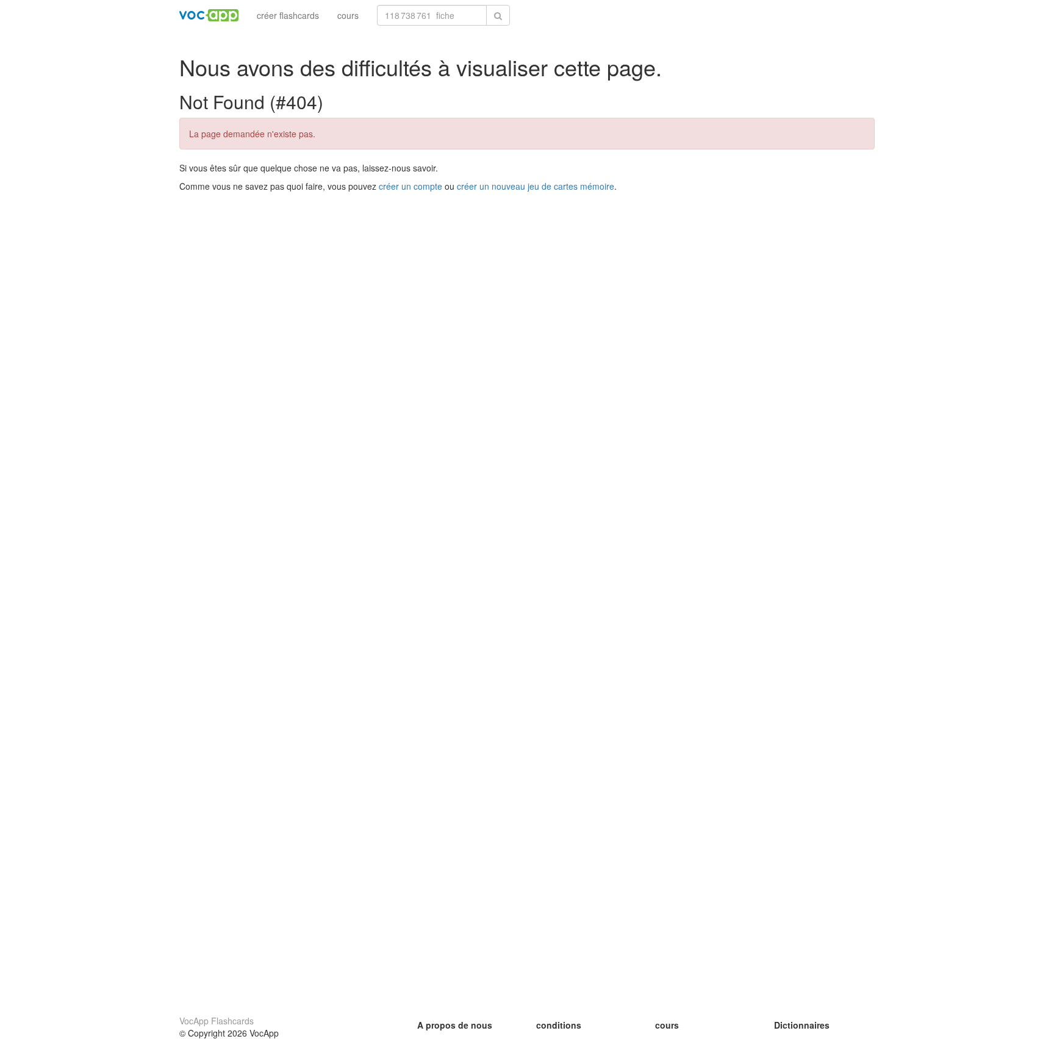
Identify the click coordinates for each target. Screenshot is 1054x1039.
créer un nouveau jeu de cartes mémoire (535, 186)
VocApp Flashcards (216, 1021)
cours (348, 15)
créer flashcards (288, 15)
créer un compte (410, 186)
